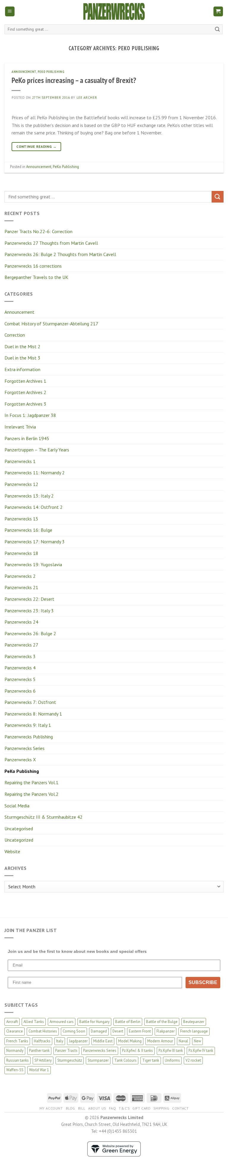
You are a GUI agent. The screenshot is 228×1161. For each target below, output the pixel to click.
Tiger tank (150, 1060)
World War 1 (39, 1069)
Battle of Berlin (127, 1021)
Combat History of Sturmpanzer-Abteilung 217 (51, 324)
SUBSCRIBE (203, 982)
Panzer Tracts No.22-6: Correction (38, 231)
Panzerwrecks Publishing (28, 737)
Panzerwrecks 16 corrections (33, 266)
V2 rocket (193, 1060)
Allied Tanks (33, 1021)
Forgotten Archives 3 (25, 404)
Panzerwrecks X (20, 760)
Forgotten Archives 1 (25, 381)
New (197, 1041)
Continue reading (36, 146)
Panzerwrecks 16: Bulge (28, 530)
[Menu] (10, 11)
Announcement (19, 312)
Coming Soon (74, 1031)
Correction (14, 335)
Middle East (103, 1041)
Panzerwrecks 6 (20, 691)
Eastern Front (140, 1031)
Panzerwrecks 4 (20, 668)
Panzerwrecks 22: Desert (29, 599)
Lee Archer (87, 97)
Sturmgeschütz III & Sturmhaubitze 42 (43, 817)
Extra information (22, 369)
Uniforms (172, 1060)
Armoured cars (62, 1021)
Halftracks (42, 1041)
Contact (180, 1108)
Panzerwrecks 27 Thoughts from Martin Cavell (51, 243)
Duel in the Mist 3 (22, 358)
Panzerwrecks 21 (21, 587)
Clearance (14, 1031)
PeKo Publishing (21, 771)
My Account (51, 1108)
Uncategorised (18, 828)
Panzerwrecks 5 (20, 679)
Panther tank (39, 1050)
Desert (118, 1031)
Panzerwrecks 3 (20, 656)
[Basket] (218, 11)
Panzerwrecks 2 (20, 576)
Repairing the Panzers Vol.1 (31, 782)
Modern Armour (160, 1041)
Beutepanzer (193, 1021)
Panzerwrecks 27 (21, 645)
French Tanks (17, 1041)
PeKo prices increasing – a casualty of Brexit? (74, 80)
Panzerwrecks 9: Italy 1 (27, 725)
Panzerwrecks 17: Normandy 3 (34, 542)
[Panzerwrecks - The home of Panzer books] (114, 11)
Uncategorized (18, 840)
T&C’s (124, 1108)
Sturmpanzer (98, 1060)
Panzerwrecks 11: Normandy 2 (34, 473)
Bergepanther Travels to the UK (36, 277)
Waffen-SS (14, 1069)
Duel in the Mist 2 (22, 346)
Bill (81, 1108)
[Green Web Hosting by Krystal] (114, 1148)
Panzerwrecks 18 (21, 553)
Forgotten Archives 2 (25, 392)
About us (97, 1108)
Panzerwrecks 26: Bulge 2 (30, 633)
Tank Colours (125, 1060)
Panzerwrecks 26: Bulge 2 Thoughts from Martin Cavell (60, 254)
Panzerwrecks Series (24, 748)
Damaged (99, 1031)
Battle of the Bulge (162, 1021)
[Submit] (217, 29)
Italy (59, 1041)
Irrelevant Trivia (20, 427)
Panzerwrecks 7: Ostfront (30, 702)
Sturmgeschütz (69, 1060)
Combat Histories (42, 1031)
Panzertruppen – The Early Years (36, 450)
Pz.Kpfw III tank (171, 1050)
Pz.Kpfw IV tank (201, 1050)
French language (194, 1031)
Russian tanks (17, 1060)
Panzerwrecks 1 (20, 461)
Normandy (14, 1050)
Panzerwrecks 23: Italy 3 (29, 611)
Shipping (161, 1108)
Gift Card (141, 1108)
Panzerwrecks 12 (21, 484)
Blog (70, 1108)
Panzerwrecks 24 (21, 622)
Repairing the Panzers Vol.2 (31, 794)
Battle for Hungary (94, 1021)
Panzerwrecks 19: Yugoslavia (33, 564)
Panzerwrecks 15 (21, 519)
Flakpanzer (165, 1031)
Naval (183, 1041)
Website (12, 851)
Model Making (130, 1041)
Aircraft (12, 1021)
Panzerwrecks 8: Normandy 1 (33, 714)
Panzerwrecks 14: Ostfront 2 (33, 507)
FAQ (112, 1108)
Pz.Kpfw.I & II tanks (137, 1050)
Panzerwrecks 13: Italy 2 (29, 496)
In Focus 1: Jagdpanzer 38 (30, 415)
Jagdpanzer (78, 1041)
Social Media (16, 806)
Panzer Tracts (66, 1050)
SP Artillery (43, 1060)
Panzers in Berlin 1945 (26, 438)
